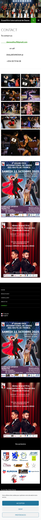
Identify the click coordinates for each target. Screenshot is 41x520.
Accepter (20, 503)
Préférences (20, 515)
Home (3, 290)
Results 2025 (5, 294)
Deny (20, 509)
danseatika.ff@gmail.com (14, 42)
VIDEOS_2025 (5, 297)
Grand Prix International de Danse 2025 (16, 20)
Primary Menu (38, 20)
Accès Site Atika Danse (8, 490)
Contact (4, 305)
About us (4, 301)
